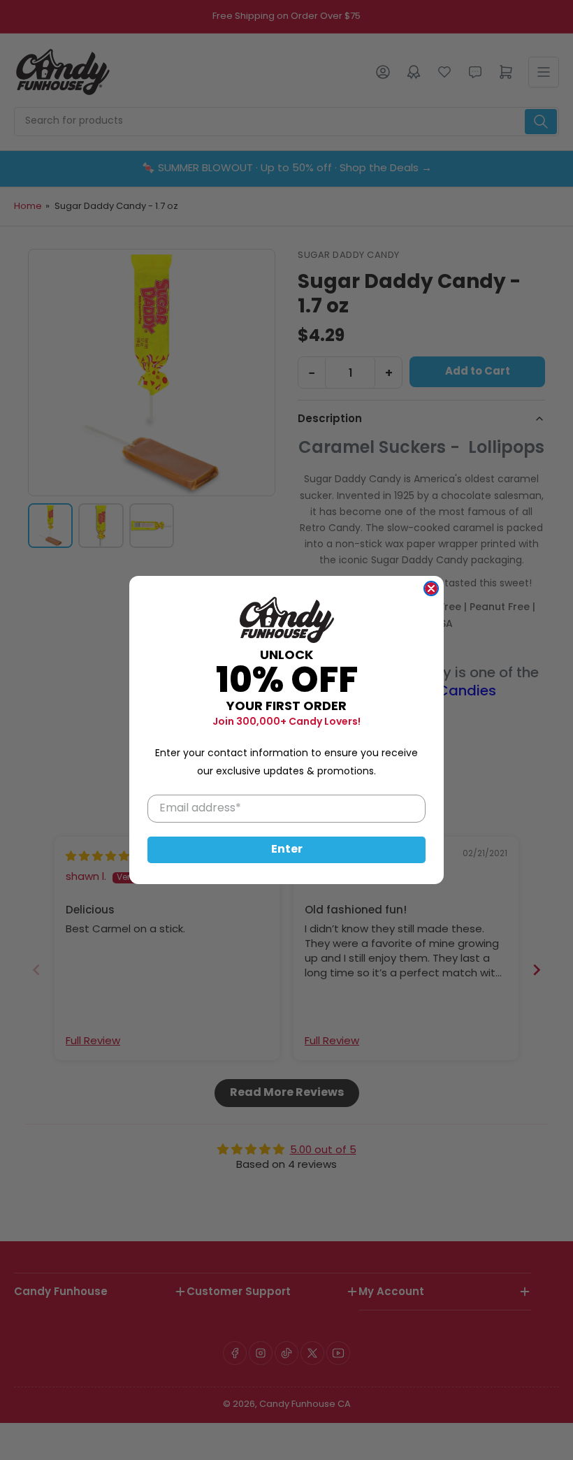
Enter (287, 850)
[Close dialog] (431, 588)
